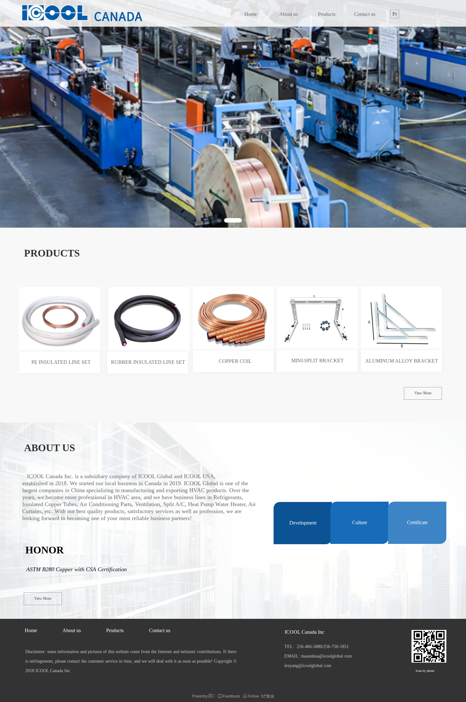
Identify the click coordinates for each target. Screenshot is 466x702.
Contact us (364, 14)
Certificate (417, 522)
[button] (219, 220)
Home (250, 14)
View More (422, 393)
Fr (394, 14)
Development (302, 522)
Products (326, 14)
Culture (359, 522)
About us (288, 14)
